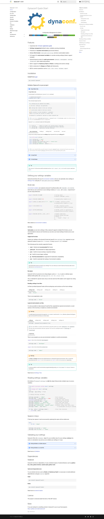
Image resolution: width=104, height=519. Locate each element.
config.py (41, 131)
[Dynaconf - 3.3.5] (10, 1)
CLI (30, 169)
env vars (63, 131)
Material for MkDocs (18, 516)
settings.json (47, 289)
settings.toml (48, 131)
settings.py (62, 289)
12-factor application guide (44, 46)
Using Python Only (34, 88)
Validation (37, 451)
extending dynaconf (38, 267)
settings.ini (55, 289)
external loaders (39, 490)
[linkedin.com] (90, 517)
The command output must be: (52, 119)
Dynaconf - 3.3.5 (14, 7)
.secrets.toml (56, 131)
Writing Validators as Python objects (38, 443)
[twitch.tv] (93, 517)
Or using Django (34, 159)
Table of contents (83, 7)
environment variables (48, 179)
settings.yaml (39, 289)
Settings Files (31, 180)
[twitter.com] (88, 517)
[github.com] (85, 517)
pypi (36, 77)
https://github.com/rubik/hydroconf (36, 508)
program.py (31, 333)
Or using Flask (34, 155)
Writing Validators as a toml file (37, 447)
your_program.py (33, 131)
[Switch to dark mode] (58, 1)
